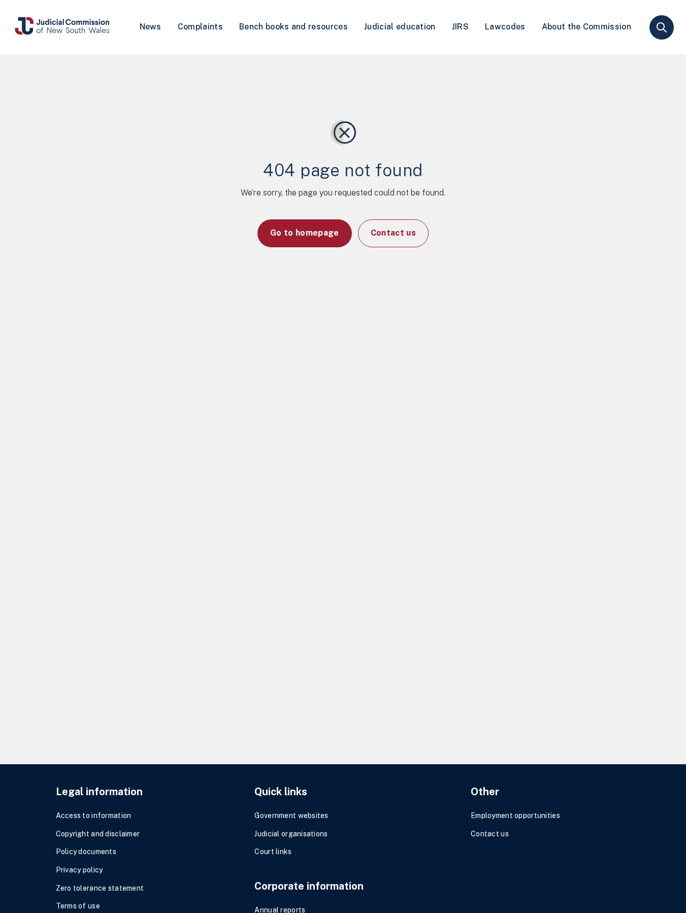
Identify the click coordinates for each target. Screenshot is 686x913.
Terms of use (78, 906)
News (150, 26)
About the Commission (586, 26)
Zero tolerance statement (100, 888)
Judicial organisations (291, 834)
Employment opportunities (515, 815)
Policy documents (86, 851)
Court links (272, 851)
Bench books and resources (293, 26)
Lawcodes (505, 26)
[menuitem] (150, 27)
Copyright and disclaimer (98, 834)
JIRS (460, 26)
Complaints (200, 26)
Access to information (94, 815)
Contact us (393, 233)
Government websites (291, 815)
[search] (661, 27)
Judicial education (400, 26)
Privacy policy (79, 870)
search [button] (661, 27)
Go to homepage (304, 233)
